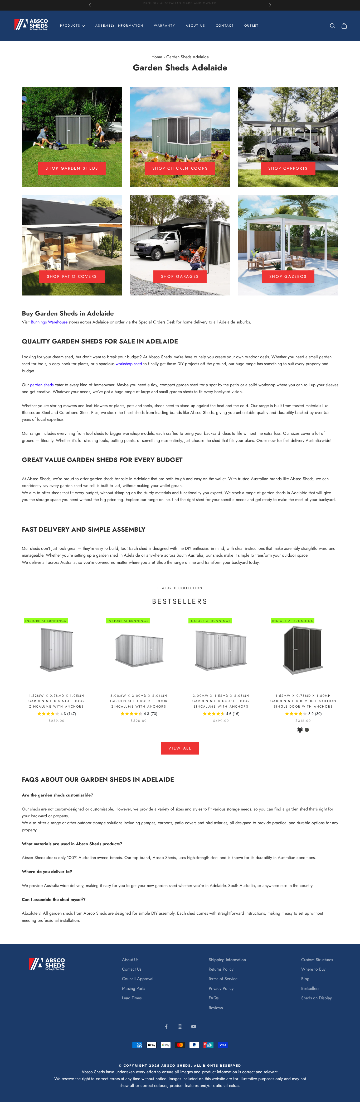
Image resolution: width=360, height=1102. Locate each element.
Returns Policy (221, 969)
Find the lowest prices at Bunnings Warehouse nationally (180, 5)
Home (157, 57)
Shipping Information (227, 960)
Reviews (216, 1008)
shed (26, 364)
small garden (320, 357)
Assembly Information (119, 25)
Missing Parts (133, 988)
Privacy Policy (221, 988)
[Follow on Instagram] (180, 1026)
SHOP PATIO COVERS (72, 276)
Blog (305, 979)
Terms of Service (223, 979)
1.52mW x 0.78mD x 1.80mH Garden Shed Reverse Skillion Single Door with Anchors (303, 701)
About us (195, 25)
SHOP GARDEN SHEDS (72, 168)
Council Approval (137, 979)
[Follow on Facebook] (166, 1026)
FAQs (213, 998)
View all (180, 748)
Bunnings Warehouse (49, 322)
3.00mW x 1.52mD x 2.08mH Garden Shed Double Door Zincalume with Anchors (221, 701)
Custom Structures (317, 960)
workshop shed (129, 364)
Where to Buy (313, 969)
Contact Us (131, 969)
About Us (130, 960)
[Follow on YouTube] (193, 1026)
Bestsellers (310, 988)
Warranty (164, 25)
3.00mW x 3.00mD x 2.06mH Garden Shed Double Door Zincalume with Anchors (139, 701)
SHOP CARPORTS (288, 168)
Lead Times (132, 998)
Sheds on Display (316, 998)
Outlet (251, 25)
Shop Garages (180, 276)
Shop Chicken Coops (180, 168)
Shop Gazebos (288, 276)
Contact (225, 25)
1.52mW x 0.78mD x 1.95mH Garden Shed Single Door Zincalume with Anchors (56, 701)
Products (70, 25)
